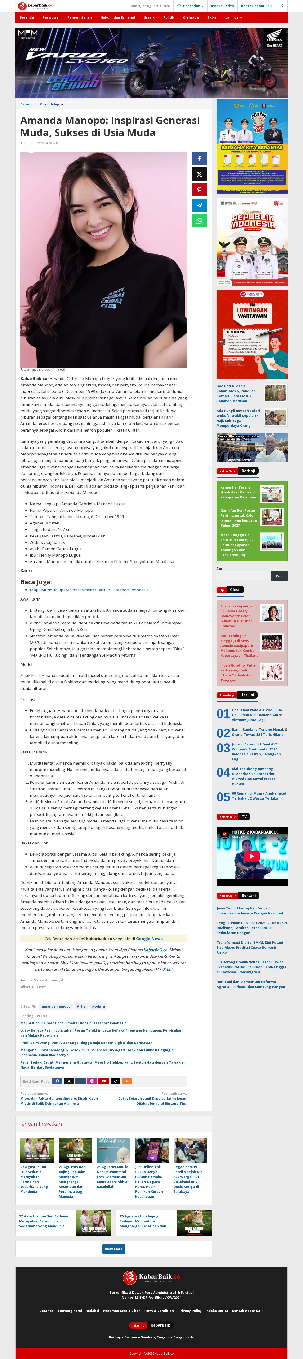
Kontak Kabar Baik (247, 1310)
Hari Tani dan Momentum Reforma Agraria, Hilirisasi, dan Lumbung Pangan (251, 984)
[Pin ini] (199, 189)
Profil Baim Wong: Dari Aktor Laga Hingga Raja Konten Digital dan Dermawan (86, 1042)
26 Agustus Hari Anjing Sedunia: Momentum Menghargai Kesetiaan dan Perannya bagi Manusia (72, 1181)
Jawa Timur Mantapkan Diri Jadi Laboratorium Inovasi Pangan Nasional (250, 910)
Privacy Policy (190, 1310)
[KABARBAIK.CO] (35, 6)
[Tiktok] (115, 1081)
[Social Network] (282, 6)
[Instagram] (92, 1081)
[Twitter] (69, 1081)
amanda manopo (56, 1006)
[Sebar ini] (199, 158)
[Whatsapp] (199, 220)
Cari (220, 568)
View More (114, 1249)
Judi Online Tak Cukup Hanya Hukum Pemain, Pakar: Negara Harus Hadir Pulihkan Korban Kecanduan (149, 1181)
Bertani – (132, 1337)
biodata (98, 1006)
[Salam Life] (80, 1081)
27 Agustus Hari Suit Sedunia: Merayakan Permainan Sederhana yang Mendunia (44, 1221)
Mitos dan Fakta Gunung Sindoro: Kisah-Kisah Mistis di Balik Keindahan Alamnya (59, 1098)
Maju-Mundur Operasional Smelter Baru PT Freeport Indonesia (73, 1023)
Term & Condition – (161, 1310)
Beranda (47, 1310)
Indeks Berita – (218, 1310)
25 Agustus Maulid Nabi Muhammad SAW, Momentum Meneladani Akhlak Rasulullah (113, 1176)
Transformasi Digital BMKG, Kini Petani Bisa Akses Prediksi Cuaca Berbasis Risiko (250, 947)
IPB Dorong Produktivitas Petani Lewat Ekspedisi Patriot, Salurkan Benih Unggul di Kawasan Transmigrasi (251, 967)
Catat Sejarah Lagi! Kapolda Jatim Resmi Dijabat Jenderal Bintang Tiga (152, 1098)
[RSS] (127, 1081)
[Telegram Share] (199, 205)
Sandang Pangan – (157, 1337)
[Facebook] (57, 1081)
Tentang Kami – (71, 1310)
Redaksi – (94, 1310)
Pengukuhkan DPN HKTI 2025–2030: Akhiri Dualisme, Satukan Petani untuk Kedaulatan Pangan (252, 928)
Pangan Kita (184, 1337)
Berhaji (115, 1337)
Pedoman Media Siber (121, 1310)
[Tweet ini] (199, 174)
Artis (81, 1006)
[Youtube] (103, 1081)
